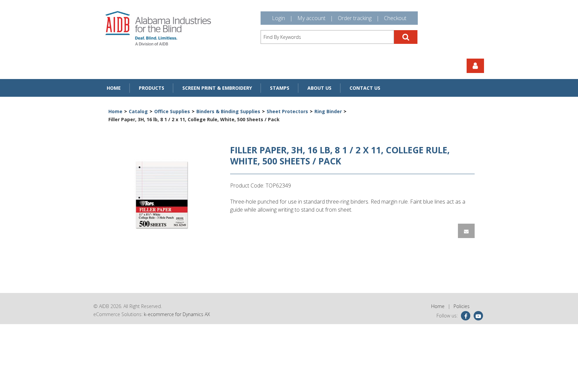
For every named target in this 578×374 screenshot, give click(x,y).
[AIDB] (158, 28)
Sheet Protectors (287, 111)
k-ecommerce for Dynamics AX (177, 314)
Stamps (279, 88)
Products (151, 88)
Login (278, 18)
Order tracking (355, 18)
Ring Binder (328, 111)
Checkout (395, 18)
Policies (462, 306)
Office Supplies (172, 111)
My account (311, 18)
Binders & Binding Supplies (228, 111)
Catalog (138, 111)
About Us (319, 88)
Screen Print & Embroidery (217, 88)
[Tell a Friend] (466, 231)
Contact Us (365, 88)
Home (114, 88)
